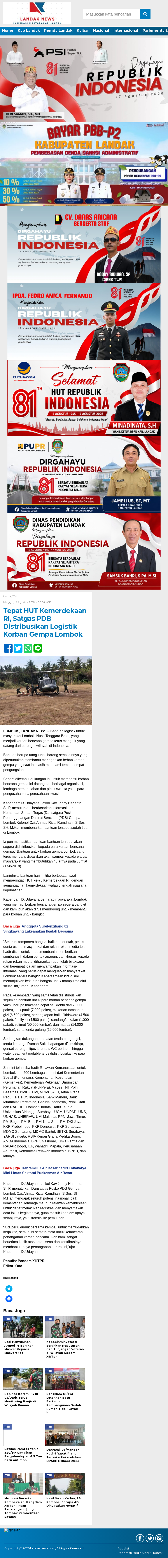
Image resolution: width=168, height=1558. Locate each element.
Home (7, 30)
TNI (15, 596)
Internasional (126, 30)
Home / (8, 596)
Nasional (101, 30)
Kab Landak (29, 30)
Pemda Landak (58, 30)
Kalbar (83, 30)
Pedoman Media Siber (133, 1552)
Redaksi (123, 1548)
